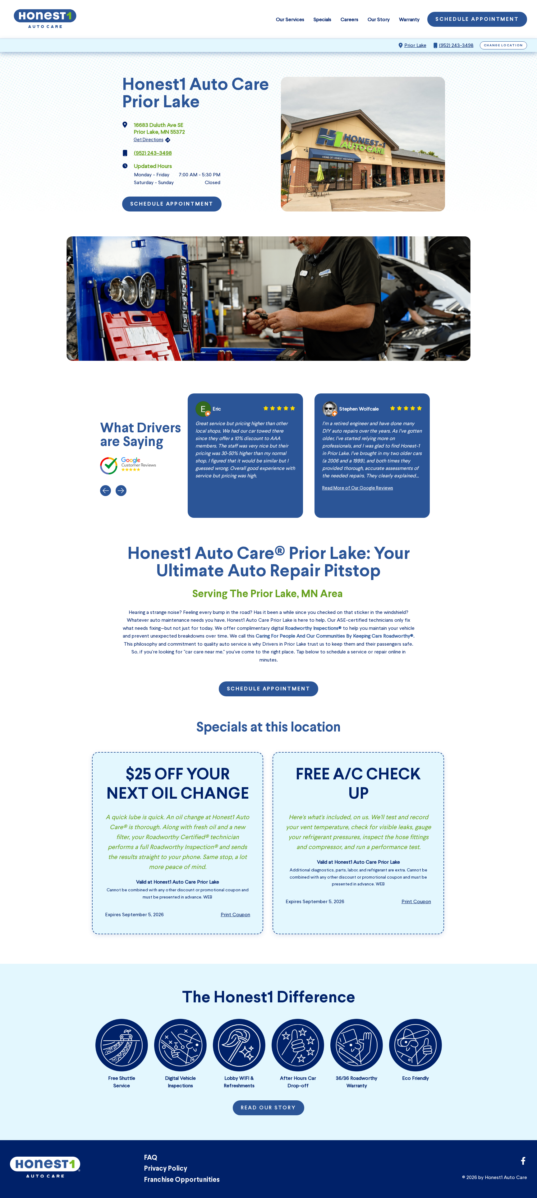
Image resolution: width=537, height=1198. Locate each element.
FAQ (150, 1158)
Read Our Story (268, 1108)
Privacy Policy (165, 1169)
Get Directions (148, 140)
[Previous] (105, 490)
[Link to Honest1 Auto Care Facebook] (523, 1162)
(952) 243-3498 (456, 45)
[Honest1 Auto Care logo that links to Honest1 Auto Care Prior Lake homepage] (45, 19)
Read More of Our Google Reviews (357, 488)
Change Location (503, 45)
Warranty (409, 19)
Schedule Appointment (477, 19)
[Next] (121, 490)
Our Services (290, 19)
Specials (322, 19)
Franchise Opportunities (182, 1180)
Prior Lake (415, 45)
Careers (349, 19)
